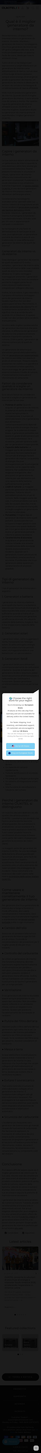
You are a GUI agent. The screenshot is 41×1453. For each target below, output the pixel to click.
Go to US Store (22, 746)
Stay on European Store (22, 753)
